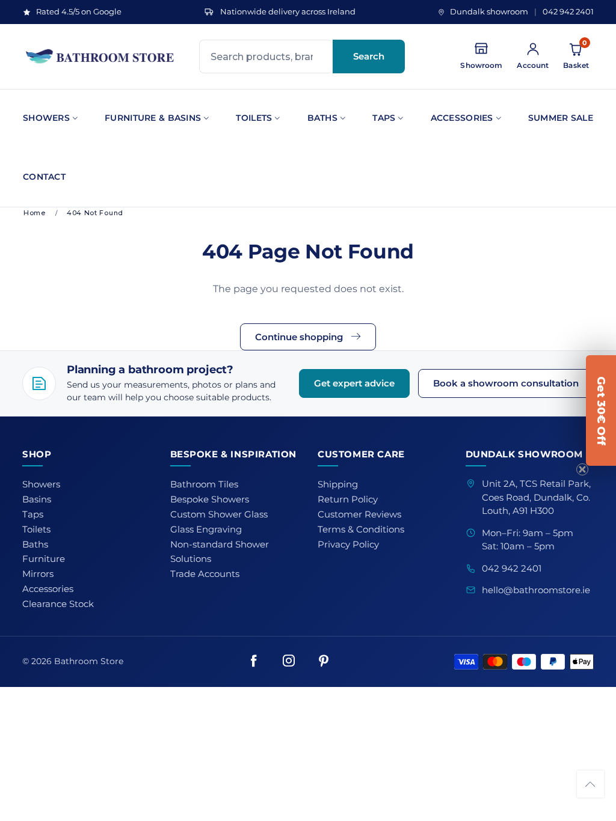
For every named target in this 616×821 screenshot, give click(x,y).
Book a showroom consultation (506, 383)
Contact (44, 176)
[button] (590, 784)
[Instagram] (289, 662)
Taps (383, 117)
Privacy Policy (348, 544)
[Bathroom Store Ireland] (100, 56)
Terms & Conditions (361, 529)
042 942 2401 (568, 11)
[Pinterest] (323, 662)
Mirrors (38, 574)
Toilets (254, 117)
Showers (46, 117)
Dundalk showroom (489, 11)
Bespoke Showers (209, 499)
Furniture (43, 559)
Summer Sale (560, 117)
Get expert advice (354, 383)
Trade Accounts (204, 574)
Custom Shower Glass (219, 514)
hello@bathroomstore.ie (536, 590)
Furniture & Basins (153, 117)
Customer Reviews (359, 514)
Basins (36, 499)
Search (368, 56)
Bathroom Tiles (204, 484)
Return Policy (348, 499)
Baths (322, 117)
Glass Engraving (206, 529)
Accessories (462, 117)
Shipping (338, 484)
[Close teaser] (582, 469)
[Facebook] (254, 662)
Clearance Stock (58, 604)
